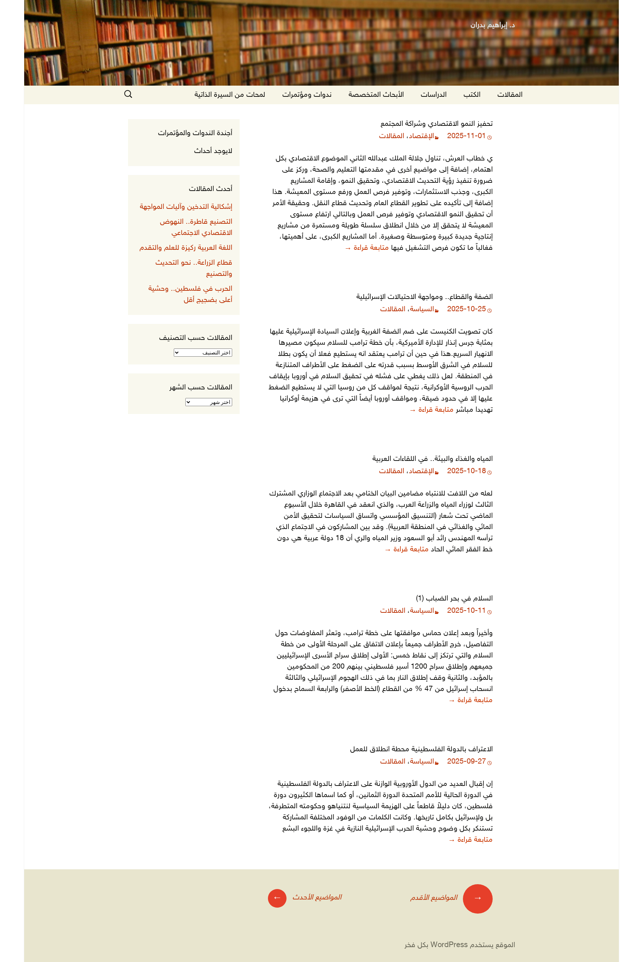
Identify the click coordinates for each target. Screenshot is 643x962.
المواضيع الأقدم (446, 898)
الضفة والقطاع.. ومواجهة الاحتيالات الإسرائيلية (424, 297)
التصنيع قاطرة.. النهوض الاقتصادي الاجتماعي (196, 227)
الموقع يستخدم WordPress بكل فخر (459, 945)
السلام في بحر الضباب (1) (454, 598)
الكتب (472, 94)
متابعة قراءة (366, 247)
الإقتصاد (421, 136)
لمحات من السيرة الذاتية (230, 94)
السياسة (422, 309)
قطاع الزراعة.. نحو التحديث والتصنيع (194, 268)
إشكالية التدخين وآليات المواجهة (186, 207)
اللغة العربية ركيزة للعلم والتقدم (186, 247)
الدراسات (434, 94)
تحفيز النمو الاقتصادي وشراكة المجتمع (437, 124)
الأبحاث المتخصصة (376, 94)
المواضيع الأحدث (306, 897)
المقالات (510, 94)
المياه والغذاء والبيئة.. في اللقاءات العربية (432, 459)
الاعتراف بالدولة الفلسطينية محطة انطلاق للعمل (421, 749)
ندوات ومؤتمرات (307, 94)
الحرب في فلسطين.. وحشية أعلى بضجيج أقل (190, 294)
